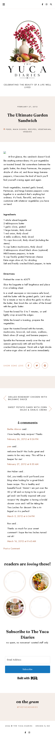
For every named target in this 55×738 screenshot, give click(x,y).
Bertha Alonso (14, 429)
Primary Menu (2, 4)
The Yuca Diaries (22, 726)
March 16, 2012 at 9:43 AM (21, 541)
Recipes (32, 129)
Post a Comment (12, 548)
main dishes (20, 129)
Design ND (43, 726)
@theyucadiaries (27, 707)
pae (9, 446)
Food (8, 129)
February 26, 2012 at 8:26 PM (22, 439)
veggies (27, 131)
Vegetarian (44, 129)
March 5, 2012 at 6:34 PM (21, 516)
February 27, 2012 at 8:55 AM (22, 464)
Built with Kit (27, 678)
